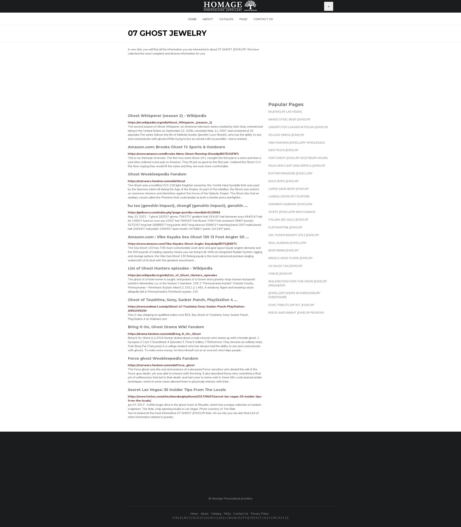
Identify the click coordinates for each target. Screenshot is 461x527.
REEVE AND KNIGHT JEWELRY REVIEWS (296, 312)
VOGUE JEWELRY (280, 273)
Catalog (226, 19)
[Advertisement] (195, 84)
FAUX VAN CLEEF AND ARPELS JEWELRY (296, 165)
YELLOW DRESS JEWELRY (286, 135)
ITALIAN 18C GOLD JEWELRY (288, 219)
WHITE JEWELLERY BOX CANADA (291, 212)
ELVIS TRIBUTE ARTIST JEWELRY (291, 305)
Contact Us (263, 19)
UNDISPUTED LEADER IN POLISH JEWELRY (298, 127)
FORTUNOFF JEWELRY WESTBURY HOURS (298, 158)
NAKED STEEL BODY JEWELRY (289, 119)
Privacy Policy (260, 513)
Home (192, 19)
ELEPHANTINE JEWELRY (285, 227)
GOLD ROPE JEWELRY (283, 181)
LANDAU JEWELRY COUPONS (289, 196)
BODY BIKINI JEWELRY (283, 250)
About (208, 19)
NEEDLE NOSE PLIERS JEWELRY (290, 258)
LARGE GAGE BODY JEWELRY (288, 189)
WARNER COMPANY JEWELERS (290, 204)
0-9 (175, 517)
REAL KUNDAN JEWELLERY (287, 243)
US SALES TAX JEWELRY (285, 266)
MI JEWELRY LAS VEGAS (285, 111)
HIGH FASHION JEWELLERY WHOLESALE (296, 142)
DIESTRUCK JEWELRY (283, 150)
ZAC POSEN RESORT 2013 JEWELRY (293, 235)
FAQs (243, 19)
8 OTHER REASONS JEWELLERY (290, 173)
